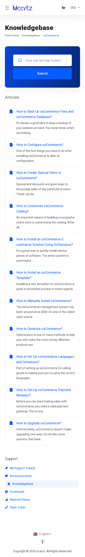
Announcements (20, 476)
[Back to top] (42, 541)
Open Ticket (17, 507)
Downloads (16, 491)
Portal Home (12, 35)
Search (42, 73)
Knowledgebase (31, 35)
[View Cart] (64, 7)
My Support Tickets (22, 468)
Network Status (19, 499)
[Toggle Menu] (6, 7)
